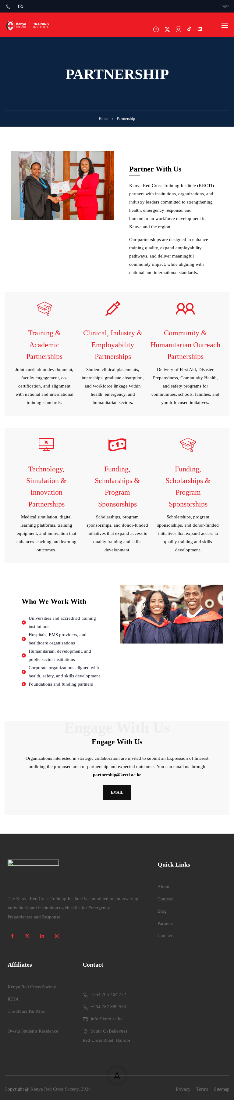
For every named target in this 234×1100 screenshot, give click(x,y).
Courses (165, 898)
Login (224, 6)
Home (103, 118)
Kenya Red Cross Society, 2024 (60, 1089)
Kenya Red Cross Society (32, 986)
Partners (165, 923)
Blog (162, 911)
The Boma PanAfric (26, 1011)
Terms (202, 1089)
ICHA (13, 999)
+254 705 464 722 (108, 994)
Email (117, 792)
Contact (165, 935)
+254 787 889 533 (108, 1006)
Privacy (183, 1089)
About (163, 886)
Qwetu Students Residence (33, 1031)
